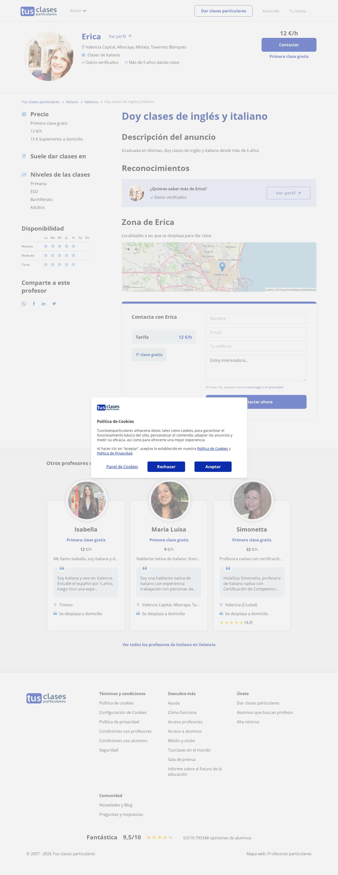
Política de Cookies (212, 448)
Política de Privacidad (114, 453)
